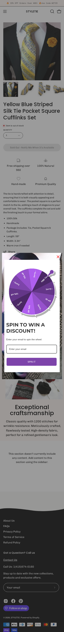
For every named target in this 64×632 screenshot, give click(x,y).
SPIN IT (32, 361)
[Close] (58, 257)
